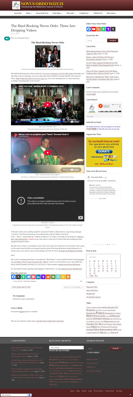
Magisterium (108, 321)
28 (116, 271)
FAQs (78, 391)
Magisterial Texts (91, 287)
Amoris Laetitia (96, 307)
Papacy (94, 326)
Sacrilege (89, 329)
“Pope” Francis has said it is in (31, 78)
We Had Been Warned (93, 297)
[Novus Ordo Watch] (40, 5)
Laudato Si (96, 321)
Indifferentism (115, 316)
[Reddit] (48, 277)
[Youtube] (93, 29)
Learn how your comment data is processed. (50, 321)
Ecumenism (91, 313)
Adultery (88, 307)
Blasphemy (90, 310)
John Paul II (116, 319)
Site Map (119, 391)
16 (94, 268)
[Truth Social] (43, 277)
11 (103, 266)
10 (99, 266)
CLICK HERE (91, 94)
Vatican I (108, 332)
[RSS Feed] (98, 29)
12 (107, 266)
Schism (96, 329)
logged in (22, 311)
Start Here (18, 13)
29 (90, 273)
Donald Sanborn (112, 310)
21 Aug (105, 177)
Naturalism (90, 324)
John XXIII (51, 371)
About (28, 13)
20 (111, 268)
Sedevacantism (106, 329)
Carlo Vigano (99, 310)
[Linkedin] (38, 277)
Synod (89, 333)
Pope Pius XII (106, 327)
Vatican (102, 332)
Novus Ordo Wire (42, 13)
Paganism (88, 327)
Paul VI (100, 327)
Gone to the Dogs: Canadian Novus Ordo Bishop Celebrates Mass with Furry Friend (101, 72)
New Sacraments (108, 324)
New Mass (27, 281)
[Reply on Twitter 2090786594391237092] (88, 198)
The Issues (70, 13)
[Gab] (23, 277)
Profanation (33, 281)
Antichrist (104, 307)
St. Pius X (56, 382)
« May (91, 276)
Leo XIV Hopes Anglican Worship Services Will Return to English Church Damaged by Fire (102, 64)
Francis (100, 313)
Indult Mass (89, 319)
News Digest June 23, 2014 (21, 287)
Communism (104, 310)
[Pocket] (33, 277)
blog (58, 73)
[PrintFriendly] (58, 277)
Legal (90, 391)
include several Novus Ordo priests (69, 264)
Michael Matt (116, 321)
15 (90, 268)
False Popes (57, 13)
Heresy (89, 315)
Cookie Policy (109, 391)
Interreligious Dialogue (101, 318)
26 (107, 271)
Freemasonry (109, 313)
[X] (18, 277)
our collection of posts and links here (70, 269)
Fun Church (117, 313)
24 (99, 271)
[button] (7, 38)
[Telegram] (28, 277)
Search (113, 40)
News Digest (117, 324)
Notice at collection (6, 395)
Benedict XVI (113, 307)
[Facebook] (13, 277)
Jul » (96, 276)
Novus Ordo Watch (96, 177)
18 (103, 268)
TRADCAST (98, 13)
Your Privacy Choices (19, 395)
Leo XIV (101, 321)
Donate (84, 391)
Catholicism (83, 13)
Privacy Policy (98, 391)
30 (94, 273)
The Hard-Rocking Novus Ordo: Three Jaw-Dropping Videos (43, 28)
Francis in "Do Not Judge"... (73, 287)
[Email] (53, 277)
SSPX (115, 329)
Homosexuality (100, 315)
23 (94, 271)
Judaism (91, 321)
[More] (68, 277)
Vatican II (114, 332)
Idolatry (107, 316)
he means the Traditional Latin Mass (70, 251)
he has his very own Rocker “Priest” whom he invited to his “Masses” (47, 260)
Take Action (111, 13)
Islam (111, 319)
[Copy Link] (63, 277)
